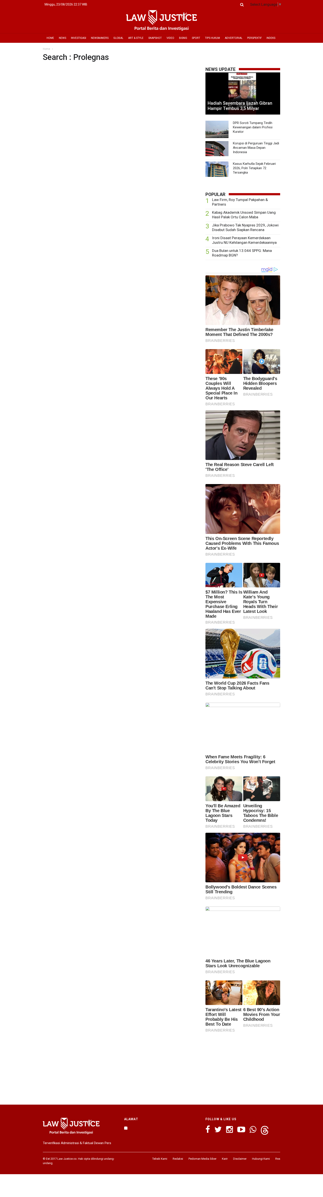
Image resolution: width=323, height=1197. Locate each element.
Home (46, 48)
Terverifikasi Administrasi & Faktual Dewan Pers (77, 1143)
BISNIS (183, 37)
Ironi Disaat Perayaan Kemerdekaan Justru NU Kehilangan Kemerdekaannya (244, 240)
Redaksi (178, 1158)
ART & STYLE (135, 37)
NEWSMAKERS (100, 37)
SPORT (196, 37)
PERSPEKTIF (254, 37)
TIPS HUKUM (212, 37)
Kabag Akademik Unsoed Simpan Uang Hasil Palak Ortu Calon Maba (244, 214)
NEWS (62, 37)
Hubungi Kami (261, 1158)
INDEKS (271, 37)
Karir (225, 1158)
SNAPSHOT (155, 37)
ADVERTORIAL (233, 37)
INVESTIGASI (78, 37)
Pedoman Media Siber (202, 1158)
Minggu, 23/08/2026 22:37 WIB (66, 4)
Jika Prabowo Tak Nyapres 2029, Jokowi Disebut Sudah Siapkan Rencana (245, 227)
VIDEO (170, 37)
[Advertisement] (242, 1067)
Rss (277, 1158)
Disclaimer (240, 1158)
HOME (50, 37)
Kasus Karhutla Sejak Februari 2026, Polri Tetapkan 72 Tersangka (254, 168)
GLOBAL (118, 37)
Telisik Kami (159, 1158)
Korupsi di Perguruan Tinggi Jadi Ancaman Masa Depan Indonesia (256, 147)
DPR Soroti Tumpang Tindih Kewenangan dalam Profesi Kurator (252, 127)
